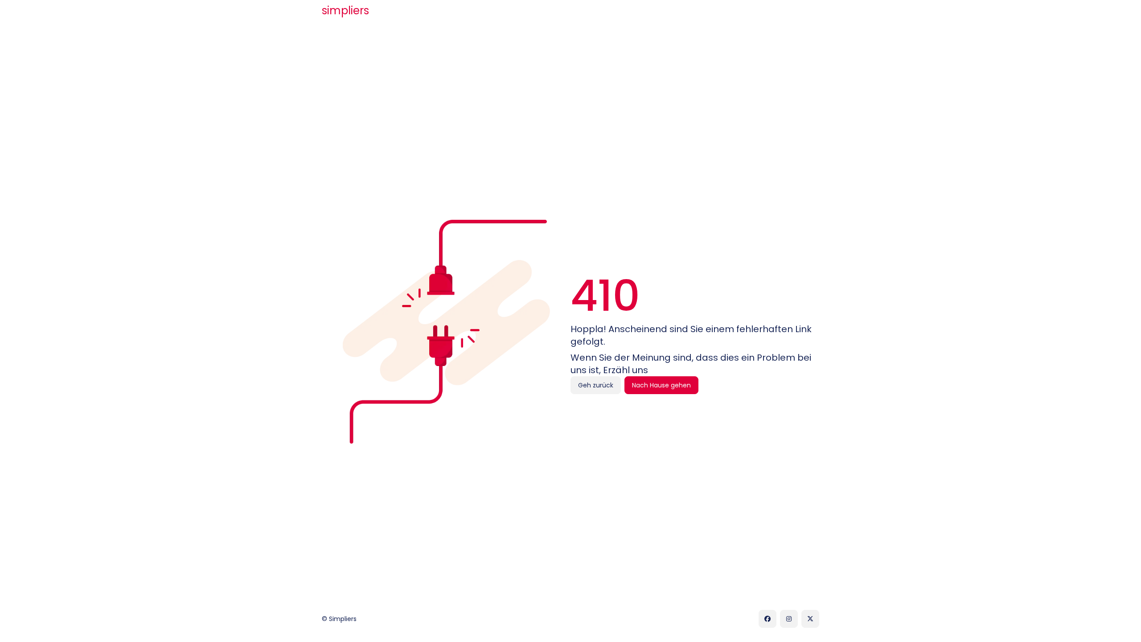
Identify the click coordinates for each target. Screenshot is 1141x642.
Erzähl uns (625, 370)
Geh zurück (595, 385)
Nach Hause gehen (661, 385)
